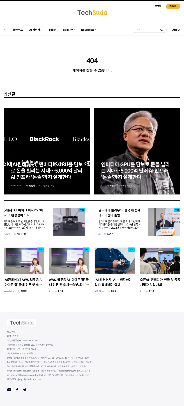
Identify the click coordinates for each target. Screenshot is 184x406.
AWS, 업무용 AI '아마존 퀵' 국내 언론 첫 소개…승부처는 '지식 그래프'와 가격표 (69, 285)
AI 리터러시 (36, 29)
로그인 (158, 6)
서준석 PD (21, 234)
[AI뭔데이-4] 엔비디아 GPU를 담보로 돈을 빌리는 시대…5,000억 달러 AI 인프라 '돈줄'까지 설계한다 (47, 170)
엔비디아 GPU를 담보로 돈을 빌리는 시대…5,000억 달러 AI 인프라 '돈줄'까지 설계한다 (135, 170)
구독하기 (173, 6)
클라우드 (18, 29)
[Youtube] (9, 389)
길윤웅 (113, 291)
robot (52, 29)
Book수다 (69, 29)
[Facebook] (17, 390)
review (7, 234)
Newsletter (88, 29)
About (176, 29)
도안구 (113, 185)
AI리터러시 (99, 291)
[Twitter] (25, 389)
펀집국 (32, 185)
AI (5, 29)
